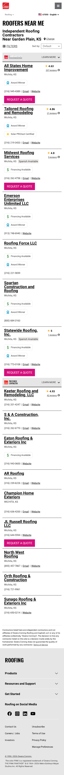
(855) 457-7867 (12, 565)
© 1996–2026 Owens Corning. (18, 756)
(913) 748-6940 (12, 233)
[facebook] (9, 714)
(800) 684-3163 (12, 320)
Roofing (8, 14)
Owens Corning (5, 5)
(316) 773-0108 (12, 364)
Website (35, 91)
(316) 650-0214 (12, 612)
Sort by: (36, 46)
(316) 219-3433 (12, 142)
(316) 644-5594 (12, 535)
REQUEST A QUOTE (19, 99)
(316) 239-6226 (12, 483)
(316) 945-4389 (12, 91)
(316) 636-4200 (12, 511)
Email (26, 91)
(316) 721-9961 (12, 589)
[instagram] (17, 714)
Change (50, 38)
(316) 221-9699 (12, 273)
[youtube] (33, 713)
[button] (59, 70)
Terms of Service (40, 644)
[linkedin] (25, 714)
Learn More (49, 57)
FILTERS (12, 46)
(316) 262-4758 (12, 178)
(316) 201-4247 (12, 404)
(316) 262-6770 (12, 428)
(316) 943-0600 (12, 463)
